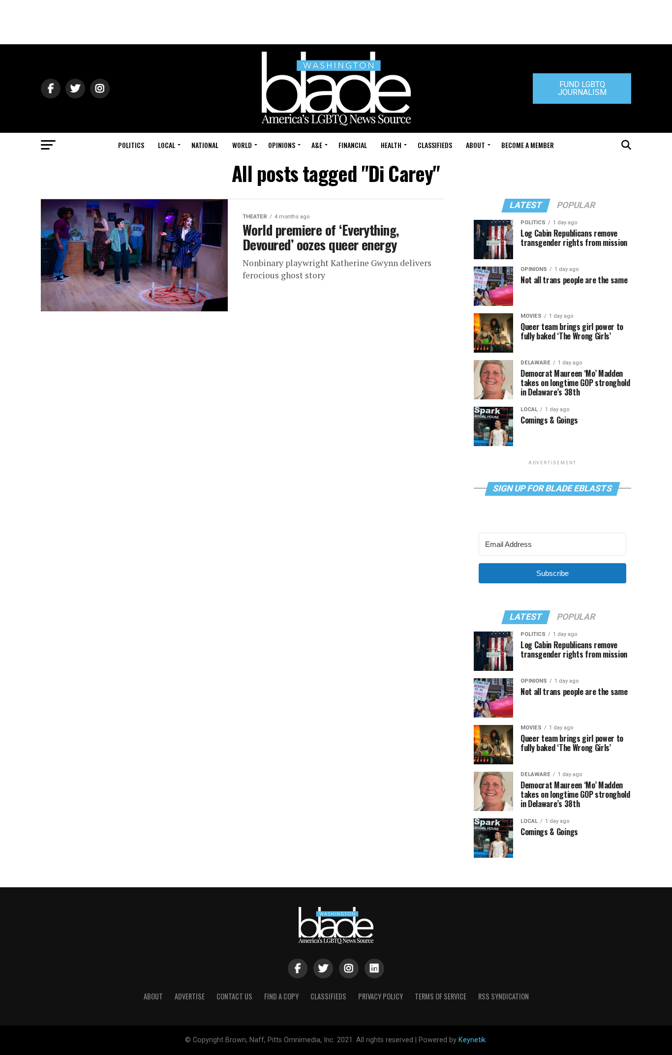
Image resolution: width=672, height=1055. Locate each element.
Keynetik (472, 1040)
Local (166, 145)
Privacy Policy (380, 996)
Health (391, 145)
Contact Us (234, 996)
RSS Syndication (503, 996)
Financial (352, 145)
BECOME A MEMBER (527, 145)
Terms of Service (440, 996)
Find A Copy (281, 996)
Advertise (190, 996)
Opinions (281, 145)
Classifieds (435, 145)
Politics (131, 145)
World (242, 145)
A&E (316, 145)
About (475, 145)
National (204, 145)
